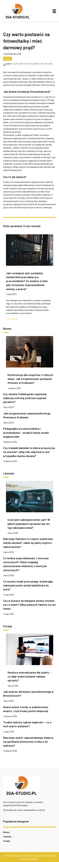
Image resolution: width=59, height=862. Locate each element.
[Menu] (54, 11)
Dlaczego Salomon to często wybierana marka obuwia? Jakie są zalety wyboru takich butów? (28, 542)
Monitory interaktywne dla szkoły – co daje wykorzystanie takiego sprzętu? (29, 676)
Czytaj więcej (11, 318)
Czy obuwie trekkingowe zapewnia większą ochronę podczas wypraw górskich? (25, 398)
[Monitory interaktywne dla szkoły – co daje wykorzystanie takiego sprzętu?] (29, 650)
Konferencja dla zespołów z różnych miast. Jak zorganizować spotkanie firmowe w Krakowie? (30, 378)
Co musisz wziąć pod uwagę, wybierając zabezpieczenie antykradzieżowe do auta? (28, 585)
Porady (6, 841)
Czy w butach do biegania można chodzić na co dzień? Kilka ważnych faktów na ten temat (29, 604)
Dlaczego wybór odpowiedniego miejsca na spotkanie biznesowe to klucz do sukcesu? (28, 741)
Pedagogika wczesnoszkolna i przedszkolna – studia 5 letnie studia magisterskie (26, 432)
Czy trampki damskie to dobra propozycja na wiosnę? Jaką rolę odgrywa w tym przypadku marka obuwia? (29, 451)
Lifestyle (7, 836)
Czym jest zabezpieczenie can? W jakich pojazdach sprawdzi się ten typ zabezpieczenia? (29, 523)
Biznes (7, 58)
